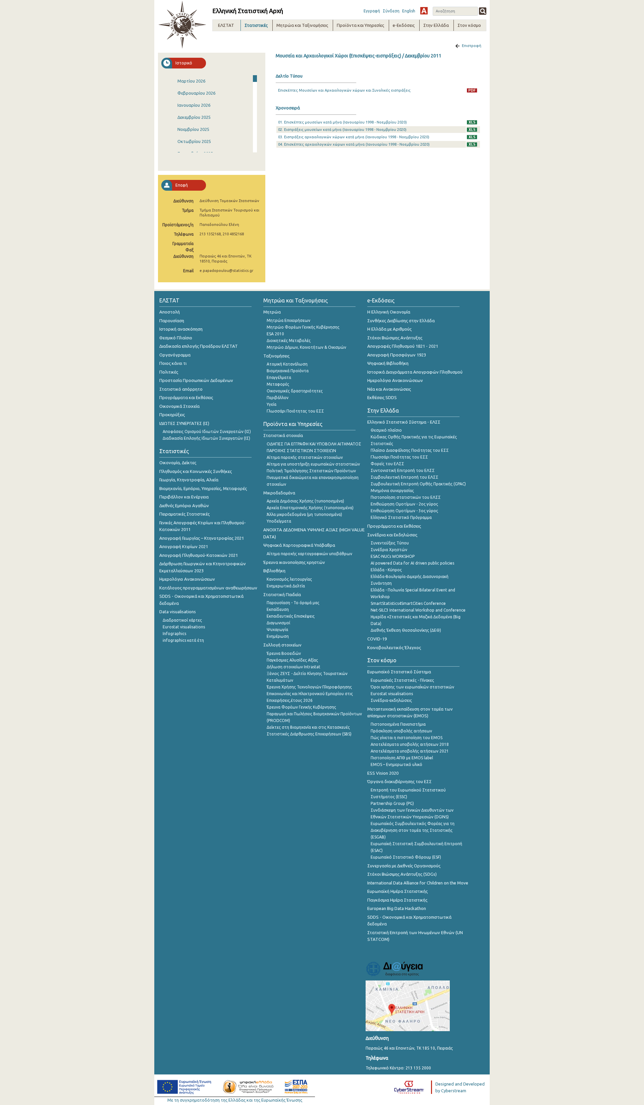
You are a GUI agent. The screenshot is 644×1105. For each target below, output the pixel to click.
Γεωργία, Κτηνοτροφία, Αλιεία (188, 479)
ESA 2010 (275, 334)
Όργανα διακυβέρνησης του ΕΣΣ (399, 781)
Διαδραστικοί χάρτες (182, 620)
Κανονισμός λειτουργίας (289, 579)
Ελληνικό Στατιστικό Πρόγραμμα (401, 517)
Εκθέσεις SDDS (382, 397)
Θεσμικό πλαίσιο (386, 430)
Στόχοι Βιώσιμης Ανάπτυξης (394, 337)
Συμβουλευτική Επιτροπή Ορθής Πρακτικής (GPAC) (418, 484)
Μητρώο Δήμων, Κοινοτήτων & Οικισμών (306, 347)
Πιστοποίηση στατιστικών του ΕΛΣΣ (406, 497)
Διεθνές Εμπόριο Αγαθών (184, 505)
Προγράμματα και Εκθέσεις (186, 397)
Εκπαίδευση (278, 609)
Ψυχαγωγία (277, 629)
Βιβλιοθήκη (274, 570)
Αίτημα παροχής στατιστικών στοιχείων (305, 457)
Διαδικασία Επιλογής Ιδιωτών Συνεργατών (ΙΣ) (206, 438)
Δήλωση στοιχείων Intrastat (293, 667)
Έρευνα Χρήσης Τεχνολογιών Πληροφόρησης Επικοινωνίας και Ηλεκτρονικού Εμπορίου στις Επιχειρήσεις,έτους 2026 (310, 694)
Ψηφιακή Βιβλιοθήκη (388, 363)
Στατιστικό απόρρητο (181, 389)
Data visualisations (177, 611)
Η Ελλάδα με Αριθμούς (389, 329)
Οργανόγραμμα (175, 354)
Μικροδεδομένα (279, 492)
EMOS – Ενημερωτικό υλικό (396, 764)
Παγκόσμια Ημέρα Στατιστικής (397, 900)
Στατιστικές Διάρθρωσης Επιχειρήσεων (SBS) (309, 734)
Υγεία (271, 404)
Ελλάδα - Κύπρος (386, 570)
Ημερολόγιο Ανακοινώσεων (187, 579)
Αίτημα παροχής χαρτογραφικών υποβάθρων (309, 553)
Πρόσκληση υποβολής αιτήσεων (401, 731)
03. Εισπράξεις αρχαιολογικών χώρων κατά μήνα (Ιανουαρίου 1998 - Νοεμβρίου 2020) (353, 137)
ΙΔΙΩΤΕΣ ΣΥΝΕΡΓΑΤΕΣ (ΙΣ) (184, 423)
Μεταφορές (278, 384)
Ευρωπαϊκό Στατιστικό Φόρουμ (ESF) (406, 857)
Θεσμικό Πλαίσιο (175, 337)
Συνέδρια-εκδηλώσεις (391, 700)
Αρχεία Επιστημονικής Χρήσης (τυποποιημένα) (310, 508)
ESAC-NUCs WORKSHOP (393, 556)
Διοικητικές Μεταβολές (289, 340)
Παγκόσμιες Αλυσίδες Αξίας (292, 660)
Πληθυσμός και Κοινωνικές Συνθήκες (195, 471)
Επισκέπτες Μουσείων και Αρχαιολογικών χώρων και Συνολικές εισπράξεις (344, 90)
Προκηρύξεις (172, 414)
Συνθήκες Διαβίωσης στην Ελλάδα (401, 320)
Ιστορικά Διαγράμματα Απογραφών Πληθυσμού (415, 372)
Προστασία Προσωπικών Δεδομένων (196, 380)
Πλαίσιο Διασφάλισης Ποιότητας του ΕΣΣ (410, 450)
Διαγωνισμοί (278, 623)
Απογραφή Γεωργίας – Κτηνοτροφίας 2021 (201, 538)
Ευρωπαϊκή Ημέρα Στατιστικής (397, 891)
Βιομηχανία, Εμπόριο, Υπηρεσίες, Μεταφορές (203, 488)
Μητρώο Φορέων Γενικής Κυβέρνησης (303, 327)
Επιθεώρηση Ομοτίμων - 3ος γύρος (404, 511)
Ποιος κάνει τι (172, 363)
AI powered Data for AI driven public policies (412, 563)
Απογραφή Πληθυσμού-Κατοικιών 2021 (198, 555)
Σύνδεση (391, 11)
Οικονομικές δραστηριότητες (295, 391)
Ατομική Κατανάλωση (287, 364)
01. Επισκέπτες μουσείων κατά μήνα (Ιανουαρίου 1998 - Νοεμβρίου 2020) (342, 122)
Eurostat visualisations (184, 627)
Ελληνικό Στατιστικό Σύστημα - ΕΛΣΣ (403, 422)
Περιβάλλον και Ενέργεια (184, 496)
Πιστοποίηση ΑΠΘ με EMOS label (402, 758)
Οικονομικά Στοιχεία (179, 406)
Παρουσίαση (171, 320)
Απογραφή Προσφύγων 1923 (396, 354)
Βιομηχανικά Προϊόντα (288, 371)
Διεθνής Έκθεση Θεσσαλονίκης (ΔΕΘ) (406, 630)
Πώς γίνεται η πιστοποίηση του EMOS (406, 737)
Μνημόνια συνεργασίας (392, 490)
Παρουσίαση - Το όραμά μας (293, 602)
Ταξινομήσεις (276, 355)
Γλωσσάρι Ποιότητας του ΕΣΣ (295, 411)
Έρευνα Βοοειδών (284, 653)
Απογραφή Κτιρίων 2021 (183, 546)
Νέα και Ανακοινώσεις (389, 389)
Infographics (174, 633)
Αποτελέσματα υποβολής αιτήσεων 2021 (410, 751)
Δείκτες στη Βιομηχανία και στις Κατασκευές (308, 727)
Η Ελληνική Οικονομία (388, 311)
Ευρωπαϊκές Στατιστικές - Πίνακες (402, 680)
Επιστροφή (471, 46)
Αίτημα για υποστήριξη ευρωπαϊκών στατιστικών (313, 464)
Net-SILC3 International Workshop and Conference (418, 610)
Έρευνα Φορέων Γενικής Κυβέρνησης (301, 707)
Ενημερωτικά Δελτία (286, 586)
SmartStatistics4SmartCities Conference (408, 603)
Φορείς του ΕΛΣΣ (387, 464)
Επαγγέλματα (279, 377)
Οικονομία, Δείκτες (177, 462)
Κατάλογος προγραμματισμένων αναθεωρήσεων (208, 587)
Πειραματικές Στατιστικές (184, 514)
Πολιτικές (168, 372)
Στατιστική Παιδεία (282, 594)
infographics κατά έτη (183, 640)
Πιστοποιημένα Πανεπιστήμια (398, 724)
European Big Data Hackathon (396, 908)
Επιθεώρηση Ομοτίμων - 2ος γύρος (404, 504)
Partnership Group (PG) (392, 803)
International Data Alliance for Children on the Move (417, 882)
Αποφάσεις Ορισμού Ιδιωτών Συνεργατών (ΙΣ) (207, 431)
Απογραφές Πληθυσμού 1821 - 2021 (402, 346)
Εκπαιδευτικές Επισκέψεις (291, 616)
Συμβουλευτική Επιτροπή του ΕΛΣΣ (404, 477)
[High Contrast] (424, 10)
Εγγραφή (372, 11)
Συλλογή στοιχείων (282, 644)
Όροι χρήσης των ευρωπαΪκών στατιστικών (412, 687)
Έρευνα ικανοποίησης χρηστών (294, 562)
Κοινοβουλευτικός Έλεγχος (394, 647)
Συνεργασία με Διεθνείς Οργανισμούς (403, 865)
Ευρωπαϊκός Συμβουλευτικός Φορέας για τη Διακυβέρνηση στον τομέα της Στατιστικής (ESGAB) (412, 830)
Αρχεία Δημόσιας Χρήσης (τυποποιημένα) (305, 501)
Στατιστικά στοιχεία (283, 435)
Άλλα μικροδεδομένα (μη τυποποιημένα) (304, 514)
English (408, 11)
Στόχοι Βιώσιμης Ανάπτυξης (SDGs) (402, 874)
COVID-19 (377, 638)
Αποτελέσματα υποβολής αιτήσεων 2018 (410, 744)
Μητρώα (272, 311)
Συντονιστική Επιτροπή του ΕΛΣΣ (403, 470)
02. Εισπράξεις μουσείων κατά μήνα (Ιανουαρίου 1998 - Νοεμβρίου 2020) (342, 130)
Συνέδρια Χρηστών (389, 549)
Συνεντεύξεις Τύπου (390, 543)
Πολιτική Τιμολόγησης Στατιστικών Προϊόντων (311, 471)
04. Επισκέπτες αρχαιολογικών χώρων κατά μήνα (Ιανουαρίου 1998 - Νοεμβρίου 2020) (354, 144)
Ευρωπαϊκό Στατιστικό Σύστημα (399, 671)
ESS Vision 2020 (382, 773)
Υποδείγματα (279, 521)
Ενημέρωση (278, 636)
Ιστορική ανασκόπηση (181, 329)
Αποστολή (169, 311)
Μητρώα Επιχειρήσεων (288, 320)
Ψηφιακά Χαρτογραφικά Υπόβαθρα (299, 545)
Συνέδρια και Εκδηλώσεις (392, 534)
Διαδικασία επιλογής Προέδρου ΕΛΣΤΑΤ (198, 346)
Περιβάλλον (277, 397)
